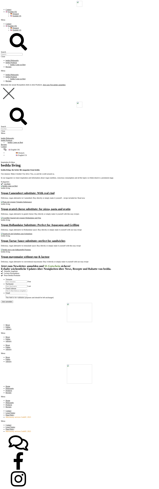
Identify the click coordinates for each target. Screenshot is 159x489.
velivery (9, 329)
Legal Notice (10, 413)
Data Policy (10, 415)
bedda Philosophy (12, 60)
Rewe (8, 325)
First (29, 282)
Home (8, 386)
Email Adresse (11, 288)
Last (29, 286)
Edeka (8, 327)
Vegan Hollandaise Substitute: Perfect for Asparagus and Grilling (40, 224)
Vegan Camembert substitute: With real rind (27, 193)
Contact (8, 10)
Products (9, 391)
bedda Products (11, 63)
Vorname (9, 279)
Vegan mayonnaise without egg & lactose (25, 256)
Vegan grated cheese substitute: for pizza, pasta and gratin (35, 209)
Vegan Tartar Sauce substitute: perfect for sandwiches (33, 240)
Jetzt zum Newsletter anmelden (54, 85)
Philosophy (10, 388)
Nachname (10, 284)
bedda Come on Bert (17, 65)
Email (8, 293)
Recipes (8, 67)
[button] (79, 20)
